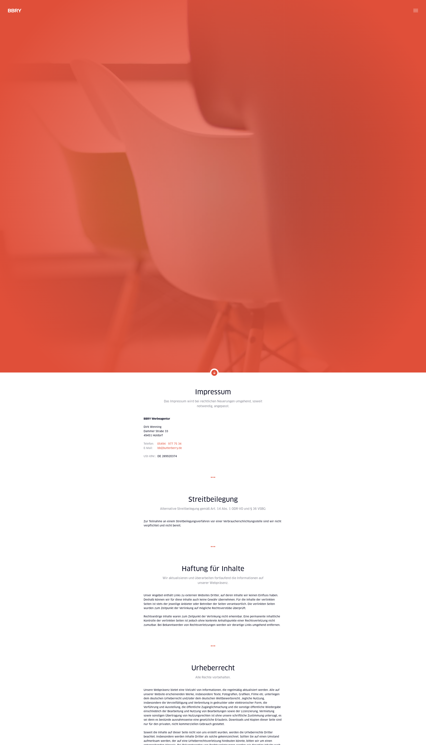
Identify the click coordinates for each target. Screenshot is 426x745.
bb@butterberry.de (169, 448)
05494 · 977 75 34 (169, 443)
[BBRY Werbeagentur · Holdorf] (14, 10)
